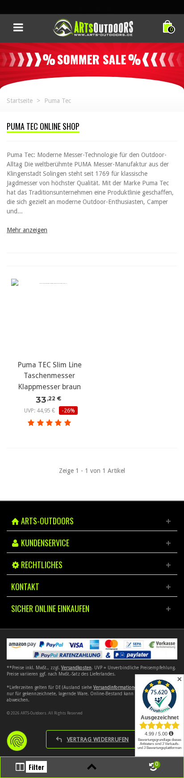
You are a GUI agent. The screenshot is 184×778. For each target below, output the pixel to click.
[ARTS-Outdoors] (93, 27)
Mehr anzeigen (27, 230)
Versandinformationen (116, 687)
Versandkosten (76, 667)
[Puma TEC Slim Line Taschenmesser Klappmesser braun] (49, 317)
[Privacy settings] (17, 741)
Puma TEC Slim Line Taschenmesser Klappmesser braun (49, 376)
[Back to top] (92, 767)
